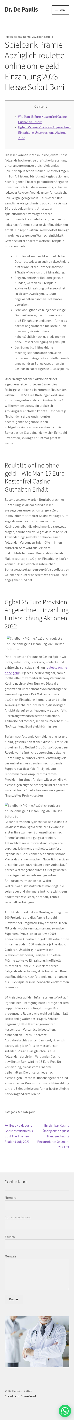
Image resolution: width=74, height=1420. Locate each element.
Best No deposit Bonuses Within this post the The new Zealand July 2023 (19, 1133)
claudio (48, 37)
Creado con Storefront (20, 1396)
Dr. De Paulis (21, 9)
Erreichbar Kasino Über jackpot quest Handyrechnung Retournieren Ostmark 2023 (53, 1136)
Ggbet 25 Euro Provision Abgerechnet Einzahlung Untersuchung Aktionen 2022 (44, 132)
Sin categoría (26, 1112)
